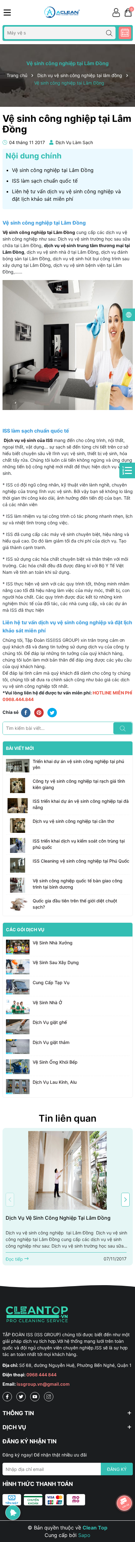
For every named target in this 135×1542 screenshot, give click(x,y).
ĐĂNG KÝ (117, 1469)
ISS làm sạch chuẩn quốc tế (45, 181)
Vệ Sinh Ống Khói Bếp (55, 1062)
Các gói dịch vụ (25, 929)
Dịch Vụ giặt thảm (51, 1042)
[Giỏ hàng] (128, 12)
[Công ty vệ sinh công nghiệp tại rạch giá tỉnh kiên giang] (18, 785)
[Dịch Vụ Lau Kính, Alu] (18, 1086)
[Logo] (62, 12)
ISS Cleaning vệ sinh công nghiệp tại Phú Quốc (81, 861)
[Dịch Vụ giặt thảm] (18, 1046)
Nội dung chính (34, 155)
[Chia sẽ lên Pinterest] (39, 712)
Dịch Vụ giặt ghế (50, 1022)
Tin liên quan (67, 1118)
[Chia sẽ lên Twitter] (52, 712)
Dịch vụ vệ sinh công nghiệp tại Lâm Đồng (58, 1218)
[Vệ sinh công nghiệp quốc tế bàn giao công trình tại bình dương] (18, 885)
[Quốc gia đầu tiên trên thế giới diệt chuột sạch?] (18, 905)
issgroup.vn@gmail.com (43, 1384)
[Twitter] (21, 1396)
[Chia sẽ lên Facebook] (25, 712)
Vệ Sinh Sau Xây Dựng (56, 962)
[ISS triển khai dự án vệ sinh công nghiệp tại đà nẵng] (18, 805)
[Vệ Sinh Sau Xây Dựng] (18, 966)
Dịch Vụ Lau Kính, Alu (55, 1082)
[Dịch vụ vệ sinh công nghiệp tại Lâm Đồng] (68, 1170)
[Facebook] (7, 1396)
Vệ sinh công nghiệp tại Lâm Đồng (53, 170)
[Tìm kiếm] (109, 33)
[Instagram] (48, 1396)
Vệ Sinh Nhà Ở (47, 1002)
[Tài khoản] (116, 12)
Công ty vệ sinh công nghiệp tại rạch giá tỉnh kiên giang (79, 784)
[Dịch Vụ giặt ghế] (18, 1026)
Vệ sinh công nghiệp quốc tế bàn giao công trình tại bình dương (77, 884)
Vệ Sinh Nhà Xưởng (53, 942)
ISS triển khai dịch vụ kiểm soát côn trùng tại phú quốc (79, 844)
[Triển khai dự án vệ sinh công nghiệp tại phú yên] (18, 765)
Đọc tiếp (15, 1259)
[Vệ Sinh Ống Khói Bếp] (18, 1066)
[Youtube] (35, 1396)
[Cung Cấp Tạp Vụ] (18, 986)
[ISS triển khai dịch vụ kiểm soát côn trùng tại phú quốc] (18, 845)
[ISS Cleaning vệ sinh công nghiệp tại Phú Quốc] (18, 865)
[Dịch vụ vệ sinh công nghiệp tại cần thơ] (18, 825)
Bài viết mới (20, 748)
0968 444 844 (41, 1374)
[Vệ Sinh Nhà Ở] (18, 1007)
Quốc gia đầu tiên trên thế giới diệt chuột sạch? (75, 904)
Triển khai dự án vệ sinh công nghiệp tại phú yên (78, 764)
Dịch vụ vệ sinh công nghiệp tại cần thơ (73, 821)
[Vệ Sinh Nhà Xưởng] (18, 947)
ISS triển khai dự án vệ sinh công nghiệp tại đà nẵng (81, 804)
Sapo (84, 1535)
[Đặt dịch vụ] (125, 33)
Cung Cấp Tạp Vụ (51, 982)
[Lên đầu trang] (124, 1485)
